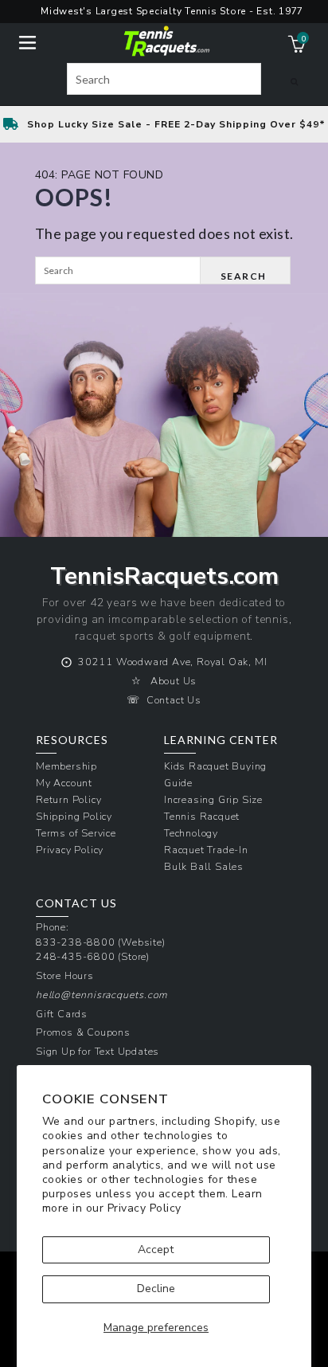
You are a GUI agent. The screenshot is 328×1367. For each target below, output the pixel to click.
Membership (66, 766)
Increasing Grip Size (213, 799)
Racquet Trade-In (206, 849)
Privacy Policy (144, 1208)
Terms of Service (76, 833)
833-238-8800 (75, 942)
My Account (64, 782)
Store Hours (65, 975)
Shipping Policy (74, 816)
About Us (173, 680)
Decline (156, 1288)
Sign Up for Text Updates (97, 1051)
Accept (156, 1249)
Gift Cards (62, 1013)
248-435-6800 (75, 956)
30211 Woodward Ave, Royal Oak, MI (172, 661)
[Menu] (27, 41)
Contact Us (173, 700)
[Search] (294, 81)
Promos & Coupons (83, 1032)
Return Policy (68, 799)
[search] (164, 79)
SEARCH (244, 276)
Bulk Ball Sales (204, 866)
